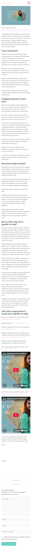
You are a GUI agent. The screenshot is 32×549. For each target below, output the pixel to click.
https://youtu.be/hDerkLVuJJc (9, 349)
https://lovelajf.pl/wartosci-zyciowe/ (11, 319)
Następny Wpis (16, 484)
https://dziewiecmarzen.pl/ (9, 329)
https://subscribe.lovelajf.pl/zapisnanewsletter (14, 337)
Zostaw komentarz (6, 30)
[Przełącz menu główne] (28, 3)
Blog (14, 30)
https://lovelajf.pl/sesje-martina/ (20, 323)
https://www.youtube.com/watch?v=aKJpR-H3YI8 (14, 394)
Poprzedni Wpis (16, 480)
